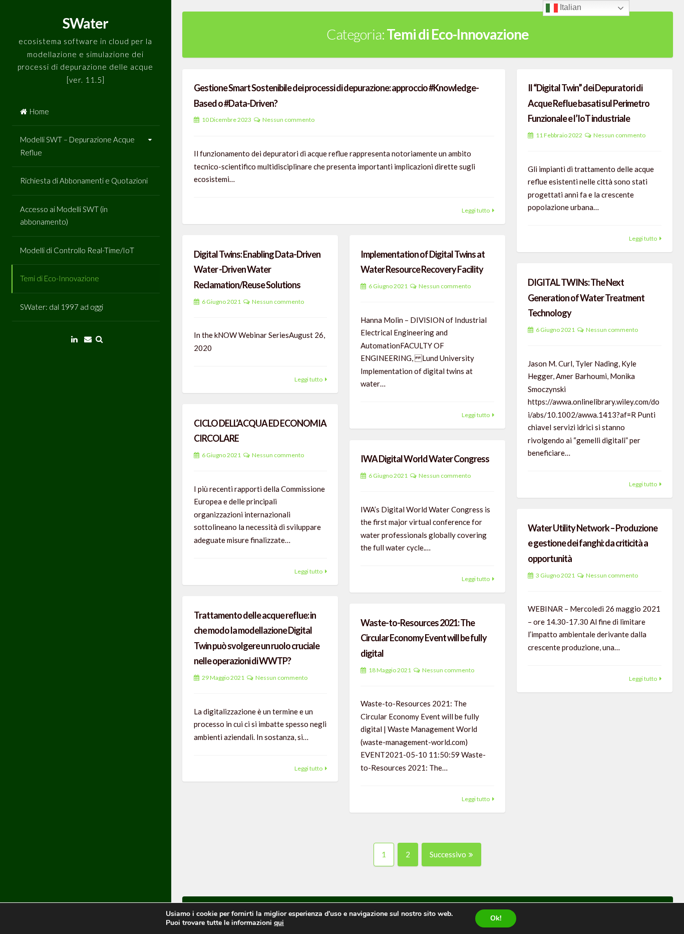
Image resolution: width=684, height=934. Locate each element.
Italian (569, 7)
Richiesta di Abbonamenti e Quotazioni (84, 180)
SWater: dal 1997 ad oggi (61, 306)
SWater (85, 23)
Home (39, 111)
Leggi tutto (476, 210)
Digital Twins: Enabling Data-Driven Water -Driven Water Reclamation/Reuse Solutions (257, 269)
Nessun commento (288, 119)
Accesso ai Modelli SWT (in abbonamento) (64, 216)
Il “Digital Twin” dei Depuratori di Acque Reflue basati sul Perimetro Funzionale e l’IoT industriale (588, 103)
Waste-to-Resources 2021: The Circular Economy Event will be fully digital (424, 638)
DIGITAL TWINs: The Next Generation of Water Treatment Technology (586, 297)
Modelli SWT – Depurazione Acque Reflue (77, 146)
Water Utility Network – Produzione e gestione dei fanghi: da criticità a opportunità (592, 543)
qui (279, 922)
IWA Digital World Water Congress (425, 458)
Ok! (495, 918)
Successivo (448, 854)
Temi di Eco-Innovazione (59, 278)
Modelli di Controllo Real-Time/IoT (77, 250)
